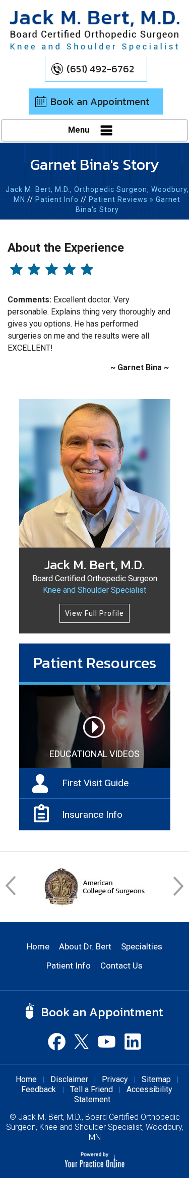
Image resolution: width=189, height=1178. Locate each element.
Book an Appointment (100, 101)
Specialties (141, 946)
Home (38, 946)
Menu (79, 130)
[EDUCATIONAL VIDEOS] (94, 726)
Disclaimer (69, 1079)
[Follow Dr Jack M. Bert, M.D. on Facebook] (57, 1041)
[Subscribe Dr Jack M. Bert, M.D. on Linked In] (132, 1041)
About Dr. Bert (85, 946)
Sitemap (156, 1079)
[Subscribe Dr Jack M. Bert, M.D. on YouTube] (107, 1041)
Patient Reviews (118, 199)
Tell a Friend (91, 1089)
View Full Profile (94, 613)
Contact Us (121, 965)
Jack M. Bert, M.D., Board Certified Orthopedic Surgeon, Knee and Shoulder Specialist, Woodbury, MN (94, 1127)
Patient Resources (94, 662)
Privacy (115, 1079)
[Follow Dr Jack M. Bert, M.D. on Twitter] (82, 1041)
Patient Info (57, 199)
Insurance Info (92, 814)
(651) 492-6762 (100, 68)
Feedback (39, 1089)
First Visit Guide (95, 783)
